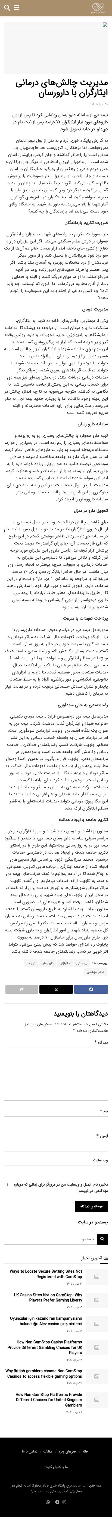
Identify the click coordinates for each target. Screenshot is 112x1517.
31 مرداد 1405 (74, 1284)
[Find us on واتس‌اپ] (48, 1502)
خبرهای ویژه (67, 1451)
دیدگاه (101, 1042)
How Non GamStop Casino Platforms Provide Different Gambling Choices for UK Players (45, 1347)
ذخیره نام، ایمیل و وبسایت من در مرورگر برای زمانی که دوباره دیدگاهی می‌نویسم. (61, 1187)
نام (104, 1111)
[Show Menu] (16, 8)
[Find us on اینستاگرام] (64, 1502)
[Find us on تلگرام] (57, 1502)
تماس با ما (29, 1451)
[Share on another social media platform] (21, 989)
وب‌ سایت (100, 1160)
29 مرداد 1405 (74, 1360)
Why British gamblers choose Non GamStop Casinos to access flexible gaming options (43, 1374)
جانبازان (65, 963)
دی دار (30, 963)
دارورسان (48, 963)
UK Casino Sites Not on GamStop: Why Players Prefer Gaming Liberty (48, 1298)
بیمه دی (81, 963)
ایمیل (102, 1136)
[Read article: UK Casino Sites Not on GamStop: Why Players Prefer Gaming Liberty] (97, 1300)
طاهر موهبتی (95, 971)
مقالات (47, 1451)
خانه (85, 1451)
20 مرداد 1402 (98, 104)
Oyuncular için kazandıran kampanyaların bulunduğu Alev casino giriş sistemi (46, 1321)
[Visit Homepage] (98, 8)
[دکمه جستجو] (7, 8)
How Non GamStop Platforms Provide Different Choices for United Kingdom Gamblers (49, 1400)
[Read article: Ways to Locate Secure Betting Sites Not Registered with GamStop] (97, 1277)
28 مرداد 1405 (74, 1413)
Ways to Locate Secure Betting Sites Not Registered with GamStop (46, 1274)
